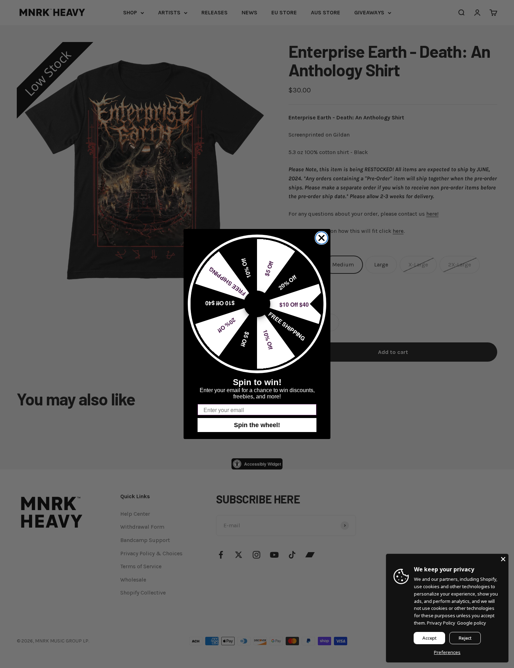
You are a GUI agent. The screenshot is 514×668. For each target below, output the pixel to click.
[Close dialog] (321, 238)
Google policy (471, 623)
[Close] (503, 559)
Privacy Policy (441, 623)
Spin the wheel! (257, 425)
